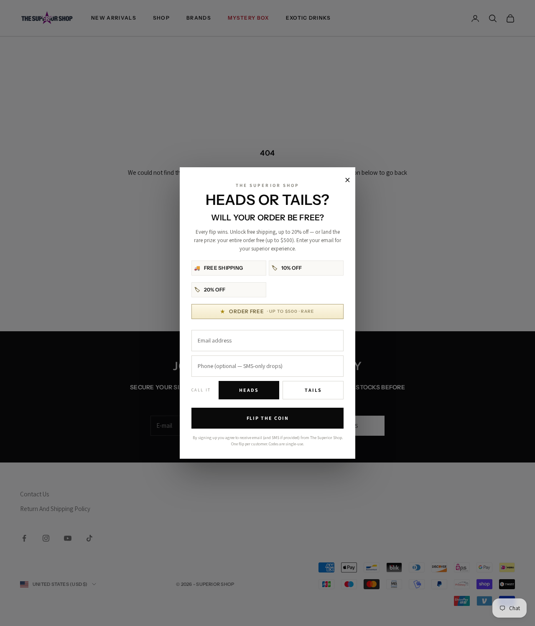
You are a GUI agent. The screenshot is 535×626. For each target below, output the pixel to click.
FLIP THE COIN (268, 418)
